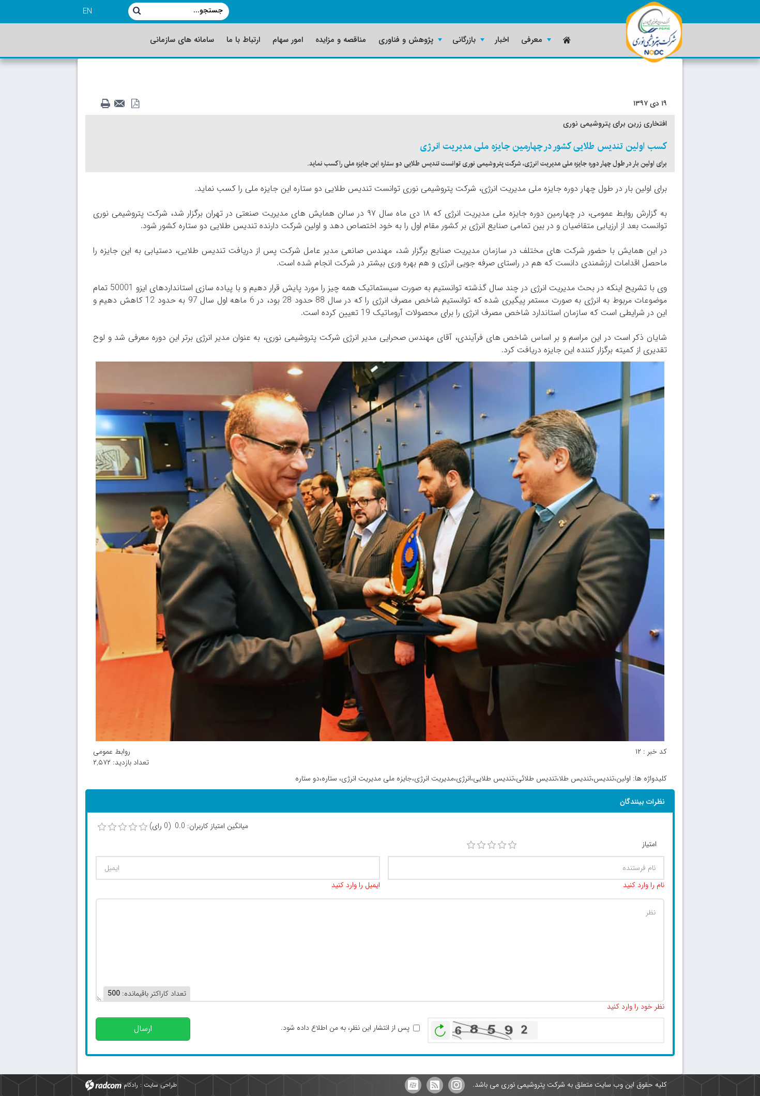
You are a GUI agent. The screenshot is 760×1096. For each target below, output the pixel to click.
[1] (471, 845)
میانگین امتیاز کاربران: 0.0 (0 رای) (198, 826)
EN (87, 11)
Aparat (413, 1085)
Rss (435, 1085)
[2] (481, 845)
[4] (502, 845)
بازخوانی (440, 1028)
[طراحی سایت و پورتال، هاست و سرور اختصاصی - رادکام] (103, 1085)
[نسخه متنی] (108, 104)
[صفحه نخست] (565, 40)
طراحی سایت (160, 1085)
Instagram (456, 1085)
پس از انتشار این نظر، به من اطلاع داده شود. (345, 1028)
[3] (491, 845)
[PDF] (137, 104)
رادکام (131, 1085)
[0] (102, 827)
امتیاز (649, 844)
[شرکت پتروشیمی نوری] (654, 32)
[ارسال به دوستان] (122, 104)
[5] (512, 845)
